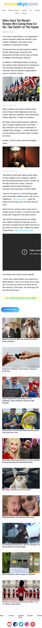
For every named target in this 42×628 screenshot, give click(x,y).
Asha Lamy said (18, 199)
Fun (30, 10)
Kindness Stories (14, 10)
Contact (11, 615)
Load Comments (10, 309)
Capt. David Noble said (23, 230)
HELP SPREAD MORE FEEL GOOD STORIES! (21, 298)
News (4, 10)
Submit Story (21, 616)
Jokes (17, 13)
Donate (30, 615)
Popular (24, 13)
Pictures (37, 10)
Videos (24, 10)
